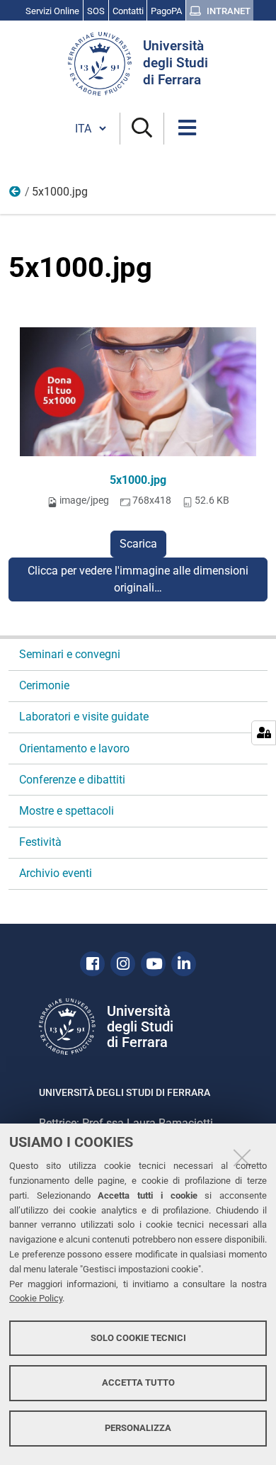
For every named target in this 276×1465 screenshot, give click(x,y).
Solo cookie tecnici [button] (138, 1338)
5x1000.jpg (138, 480)
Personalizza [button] (138, 1427)
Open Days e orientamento (15, 194)
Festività (40, 842)
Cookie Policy (35, 1298)
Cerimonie (44, 685)
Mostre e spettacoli (66, 811)
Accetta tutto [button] (138, 1382)
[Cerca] (141, 129)
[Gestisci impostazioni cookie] (263, 732)
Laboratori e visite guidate (84, 716)
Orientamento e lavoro (74, 748)
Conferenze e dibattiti (72, 779)
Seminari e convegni (69, 654)
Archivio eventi (55, 873)
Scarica (138, 543)
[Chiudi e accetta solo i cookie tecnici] (242, 1157)
